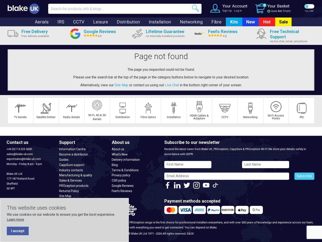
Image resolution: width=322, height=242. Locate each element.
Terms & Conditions (125, 170)
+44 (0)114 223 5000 (19, 149)
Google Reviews (123, 185)
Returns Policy (69, 191)
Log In (238, 10)
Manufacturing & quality (75, 175)
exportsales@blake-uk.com (24, 159)
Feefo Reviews (122, 191)
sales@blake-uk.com (20, 154)
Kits (234, 22)
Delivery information (126, 159)
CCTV (78, 22)
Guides (64, 159)
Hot (267, 22)
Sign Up (227, 10)
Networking (191, 22)
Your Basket (278, 6)
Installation (160, 22)
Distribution (128, 22)
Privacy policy (121, 175)
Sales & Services (70, 180)
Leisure (100, 22)
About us (118, 149)
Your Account (234, 6)
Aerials (42, 22)
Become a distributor (73, 154)
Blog (115, 165)
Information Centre (72, 149)
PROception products (73, 185)
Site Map (121, 85)
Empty (287, 10)
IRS (60, 22)
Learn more (15, 219)
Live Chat (172, 85)
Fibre (216, 22)
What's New (120, 154)
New (250, 22)
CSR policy (119, 180)
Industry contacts (71, 170)
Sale (283, 22)
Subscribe (304, 176)
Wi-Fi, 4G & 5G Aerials (97, 117)
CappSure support (71, 165)
